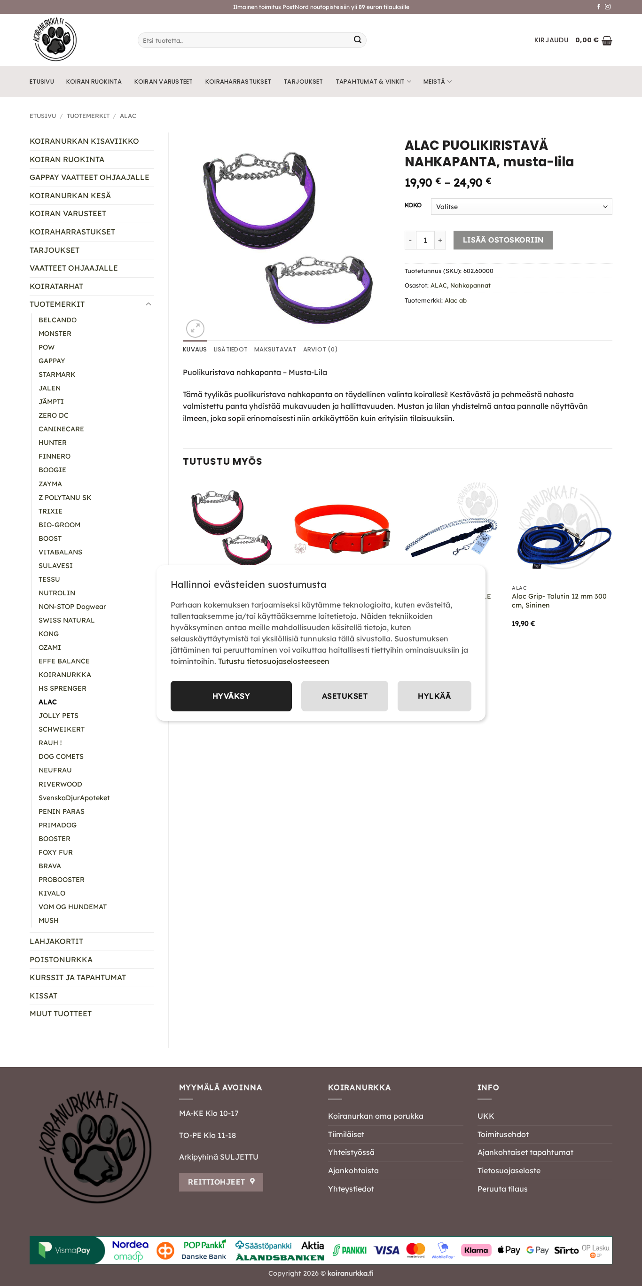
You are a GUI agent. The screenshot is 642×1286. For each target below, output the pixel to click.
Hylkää (434, 696)
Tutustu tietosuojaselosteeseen (273, 661)
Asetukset (345, 696)
